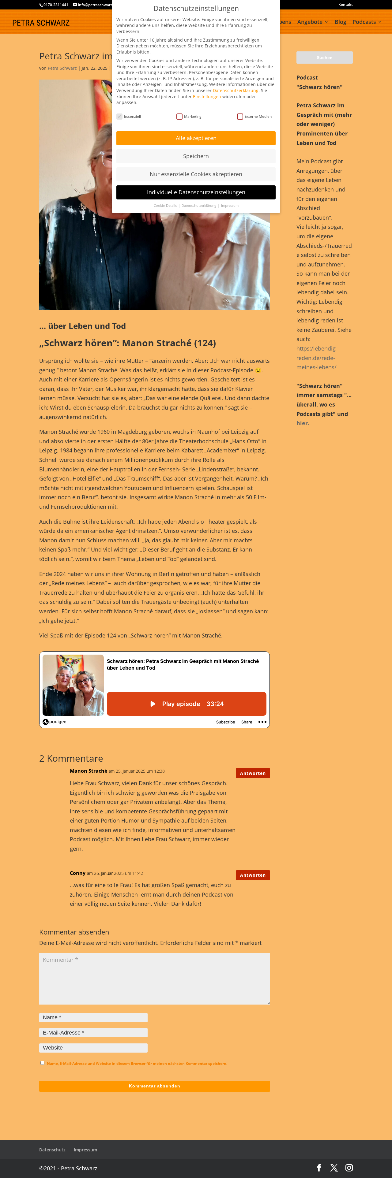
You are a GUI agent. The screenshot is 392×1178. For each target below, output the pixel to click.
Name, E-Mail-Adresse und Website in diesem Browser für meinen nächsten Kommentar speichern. (137, 1063)
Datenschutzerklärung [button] (199, 205)
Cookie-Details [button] (166, 205)
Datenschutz (52, 1150)
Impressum (85, 1150)
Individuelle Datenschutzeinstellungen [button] (196, 192)
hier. (302, 423)
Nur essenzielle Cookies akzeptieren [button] (196, 174)
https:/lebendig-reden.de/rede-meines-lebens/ (316, 358)
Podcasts (364, 22)
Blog (340, 22)
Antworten (253, 773)
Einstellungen (207, 96)
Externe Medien (258, 116)
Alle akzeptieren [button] (196, 138)
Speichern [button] (196, 156)
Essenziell (132, 116)
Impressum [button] (230, 205)
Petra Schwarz (62, 68)
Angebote (309, 22)
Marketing (193, 116)
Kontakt (345, 5)
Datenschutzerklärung (235, 90)
